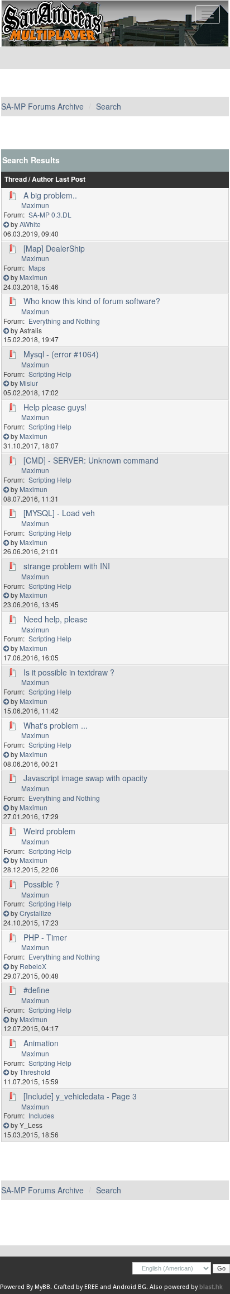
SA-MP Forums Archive (42, 106)
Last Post (70, 179)
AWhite (30, 224)
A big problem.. (50, 195)
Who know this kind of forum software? (91, 300)
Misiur (29, 383)
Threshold (35, 1071)
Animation (41, 1043)
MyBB (42, 1287)
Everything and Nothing (64, 320)
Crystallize (35, 913)
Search (108, 106)
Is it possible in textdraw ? (68, 672)
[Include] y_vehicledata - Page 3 (80, 1096)
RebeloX (33, 966)
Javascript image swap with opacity (85, 777)
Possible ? (41, 884)
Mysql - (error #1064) (61, 354)
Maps (36, 267)
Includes (41, 1115)
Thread (15, 179)
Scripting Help (49, 374)
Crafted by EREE (76, 1287)
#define (36, 989)
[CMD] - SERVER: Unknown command (91, 460)
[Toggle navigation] (207, 14)
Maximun (35, 205)
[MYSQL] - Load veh (59, 512)
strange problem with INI (66, 566)
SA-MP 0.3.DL (49, 214)
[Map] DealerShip (54, 248)
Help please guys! (55, 407)
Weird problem (49, 831)
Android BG (129, 1287)
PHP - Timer (45, 937)
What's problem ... (55, 725)
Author (43, 179)
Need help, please (55, 619)
